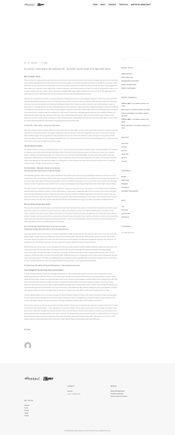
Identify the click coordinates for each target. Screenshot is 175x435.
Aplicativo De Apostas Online (128, 84)
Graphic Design (125, 180)
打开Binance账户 (126, 103)
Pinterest (26, 410)
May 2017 (124, 158)
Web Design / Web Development (129, 191)
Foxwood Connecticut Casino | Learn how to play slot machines (42, 171)
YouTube (26, 415)
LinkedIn (26, 413)
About (103, 4)
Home (95, 4)
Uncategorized (125, 187)
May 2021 (124, 150)
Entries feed (124, 210)
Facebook (26, 405)
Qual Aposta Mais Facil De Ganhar (130, 81)
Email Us (70, 391)
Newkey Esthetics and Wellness (119, 396)
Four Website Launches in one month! (140, 109)
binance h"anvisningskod (127, 113)
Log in (122, 206)
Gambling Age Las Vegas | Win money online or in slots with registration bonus (46, 229)
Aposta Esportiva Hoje (127, 77)
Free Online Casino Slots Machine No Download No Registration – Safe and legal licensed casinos (52, 265)
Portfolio (123, 4)
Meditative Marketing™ (141, 4)
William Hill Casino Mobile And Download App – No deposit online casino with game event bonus (67, 69)
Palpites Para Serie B (126, 74)
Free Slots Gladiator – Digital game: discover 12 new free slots (42, 168)
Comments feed (125, 213)
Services (112, 4)
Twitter (26, 408)
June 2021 (124, 147)
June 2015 (124, 161)
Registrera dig (125, 109)
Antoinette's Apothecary (117, 394)
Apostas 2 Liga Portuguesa (128, 88)
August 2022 (124, 143)
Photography (124, 184)
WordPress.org (125, 217)
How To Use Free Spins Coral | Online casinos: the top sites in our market (45, 226)
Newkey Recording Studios (117, 391)
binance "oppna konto (126, 125)
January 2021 (125, 154)
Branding (123, 177)
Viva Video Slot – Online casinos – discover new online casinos (42, 125)
